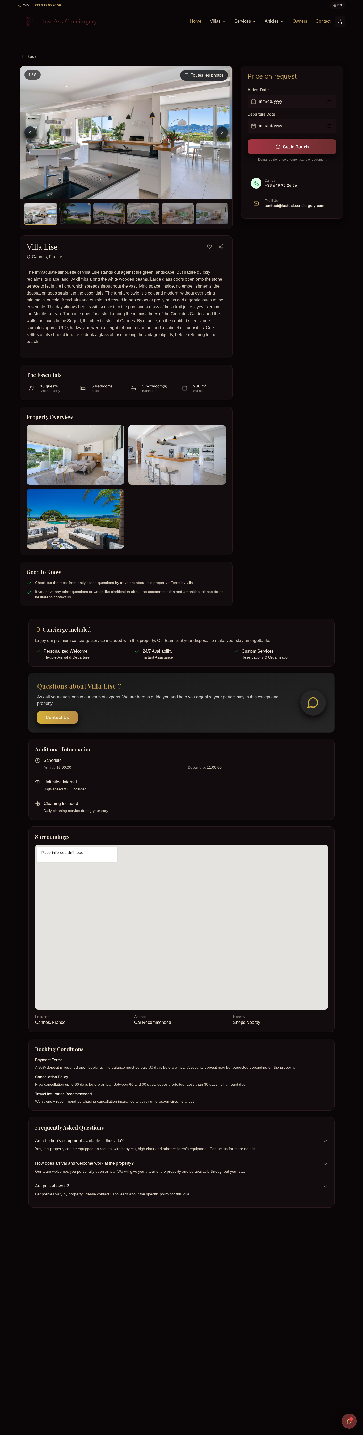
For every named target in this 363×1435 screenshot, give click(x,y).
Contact (323, 21)
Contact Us (57, 717)
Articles (272, 21)
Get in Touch (296, 146)
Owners (300, 21)
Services (242, 21)
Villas (215, 21)
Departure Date (261, 114)
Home (195, 21)
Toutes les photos (207, 75)
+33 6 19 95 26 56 (48, 5)
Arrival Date (258, 89)
